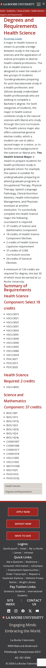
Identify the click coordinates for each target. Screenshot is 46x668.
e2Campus (37, 565)
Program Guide (13, 38)
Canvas (17, 552)
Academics (11, 10)
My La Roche (36, 548)
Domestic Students (15, 591)
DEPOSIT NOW (23, 523)
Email (23, 548)
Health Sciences (37, 10)
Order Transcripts (16, 574)
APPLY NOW (23, 511)
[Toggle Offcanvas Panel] (44, 4)
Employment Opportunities (23, 569)
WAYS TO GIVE (23, 535)
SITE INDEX (10, 602)
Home (2, 10)
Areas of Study (24, 10)
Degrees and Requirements (18, 491)
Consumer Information (15, 565)
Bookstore (31, 561)
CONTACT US (34, 602)
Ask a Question (15, 561)
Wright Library (27, 582)
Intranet (28, 552)
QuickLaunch (10, 548)
